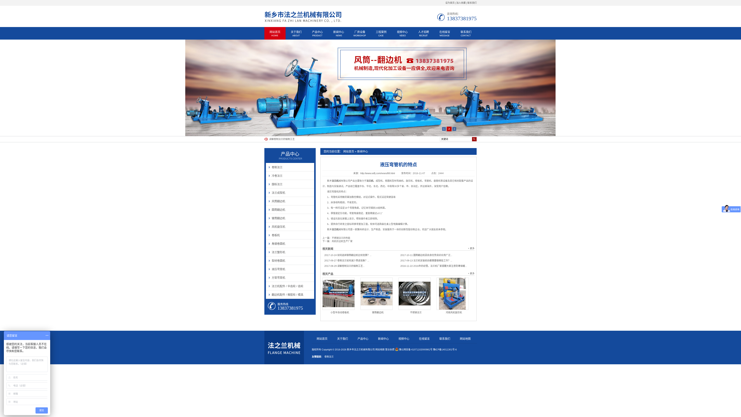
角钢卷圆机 (278, 243)
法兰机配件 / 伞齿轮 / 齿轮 (287, 286)
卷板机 (276, 235)
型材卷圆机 (278, 260)
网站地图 (465, 338)
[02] (370, 88)
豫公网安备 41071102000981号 (415, 349)
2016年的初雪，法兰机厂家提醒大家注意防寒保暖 (295, 140)
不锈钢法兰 (416, 312)
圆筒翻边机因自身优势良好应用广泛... (426, 255)
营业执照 (389, 349)
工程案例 (381, 31)
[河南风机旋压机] (452, 294)
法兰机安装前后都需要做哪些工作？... (426, 260)
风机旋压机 (278, 226)
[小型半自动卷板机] (338, 294)
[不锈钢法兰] (414, 294)
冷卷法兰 (277, 175)
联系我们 (472, 3)
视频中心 (402, 31)
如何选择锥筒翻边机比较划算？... (347, 255)
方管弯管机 (278, 277)
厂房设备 (359, 31)
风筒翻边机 (278, 201)
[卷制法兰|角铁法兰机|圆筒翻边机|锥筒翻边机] (303, 22)
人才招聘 (423, 31)
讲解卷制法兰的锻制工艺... (344, 266)
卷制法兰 (277, 167)
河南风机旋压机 (454, 312)
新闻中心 (338, 31)
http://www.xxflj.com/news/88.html (377, 173)
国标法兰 (277, 184)
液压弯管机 (278, 269)
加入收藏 (461, 3)
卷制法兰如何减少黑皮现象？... (346, 260)
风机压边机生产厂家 (342, 241)
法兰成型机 (278, 192)
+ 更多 (471, 248)
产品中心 (317, 31)
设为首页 (450, 3)
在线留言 (444, 31)
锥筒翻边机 (378, 312)
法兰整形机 (278, 252)
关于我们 (296, 31)
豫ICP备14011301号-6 (445, 349)
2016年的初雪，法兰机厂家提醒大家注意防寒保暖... (433, 266)
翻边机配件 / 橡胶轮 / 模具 (287, 294)
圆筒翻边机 (278, 209)
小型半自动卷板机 (340, 312)
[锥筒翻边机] (376, 294)
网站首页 (275, 31)
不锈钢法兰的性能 (341, 238)
